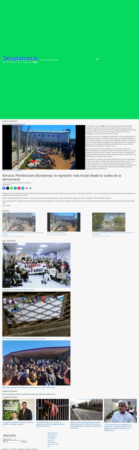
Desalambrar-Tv (52, 435)
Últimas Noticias (52, 433)
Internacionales (52, 442)
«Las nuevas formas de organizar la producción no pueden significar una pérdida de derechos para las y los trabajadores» (117, 427)
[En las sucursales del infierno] (68, 222)
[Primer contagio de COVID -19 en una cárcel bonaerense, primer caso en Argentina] (113, 222)
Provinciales (51, 439)
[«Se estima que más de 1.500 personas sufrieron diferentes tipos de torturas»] (23, 222)
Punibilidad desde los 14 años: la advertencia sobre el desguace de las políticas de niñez (50, 424)
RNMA (103, 126)
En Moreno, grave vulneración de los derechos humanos (23, 338)
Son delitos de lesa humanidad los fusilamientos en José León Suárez (28, 387)
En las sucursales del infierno (56, 232)
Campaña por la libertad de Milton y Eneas (18, 289)
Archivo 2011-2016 (53, 444)
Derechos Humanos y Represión (12, 170)
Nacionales (51, 440)
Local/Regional (52, 437)
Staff (49, 446)
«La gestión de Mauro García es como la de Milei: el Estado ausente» (17, 423)
